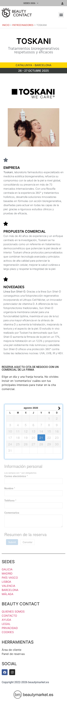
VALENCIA (8, 586)
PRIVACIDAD (10, 628)
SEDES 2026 (29, 3)
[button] (61, 15)
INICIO (5, 25)
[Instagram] (12, 672)
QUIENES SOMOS (13, 611)
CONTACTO (9, 615)
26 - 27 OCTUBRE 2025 (33, 70)
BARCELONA (10, 590)
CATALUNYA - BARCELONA (33, 65)
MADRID (7, 573)
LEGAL (6, 624)
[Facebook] (5, 672)
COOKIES (8, 632)
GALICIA (7, 569)
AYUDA (6, 619)
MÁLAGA (7, 594)
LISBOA (6, 581)
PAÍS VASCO (10, 577)
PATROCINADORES (23, 25)
